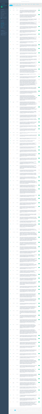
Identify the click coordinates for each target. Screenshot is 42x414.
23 (33, 408)
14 (23, 408)
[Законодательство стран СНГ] (4, 1)
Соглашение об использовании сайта (4, 32)
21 (31, 408)
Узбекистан (11, 5)
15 (24, 408)
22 (32, 408)
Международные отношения (18, 5)
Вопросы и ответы (2, 15)
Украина (14, 5)
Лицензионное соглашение (3, 33)
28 (39, 408)
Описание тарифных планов (3, 13)
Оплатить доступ (2, 14)
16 (25, 408)
